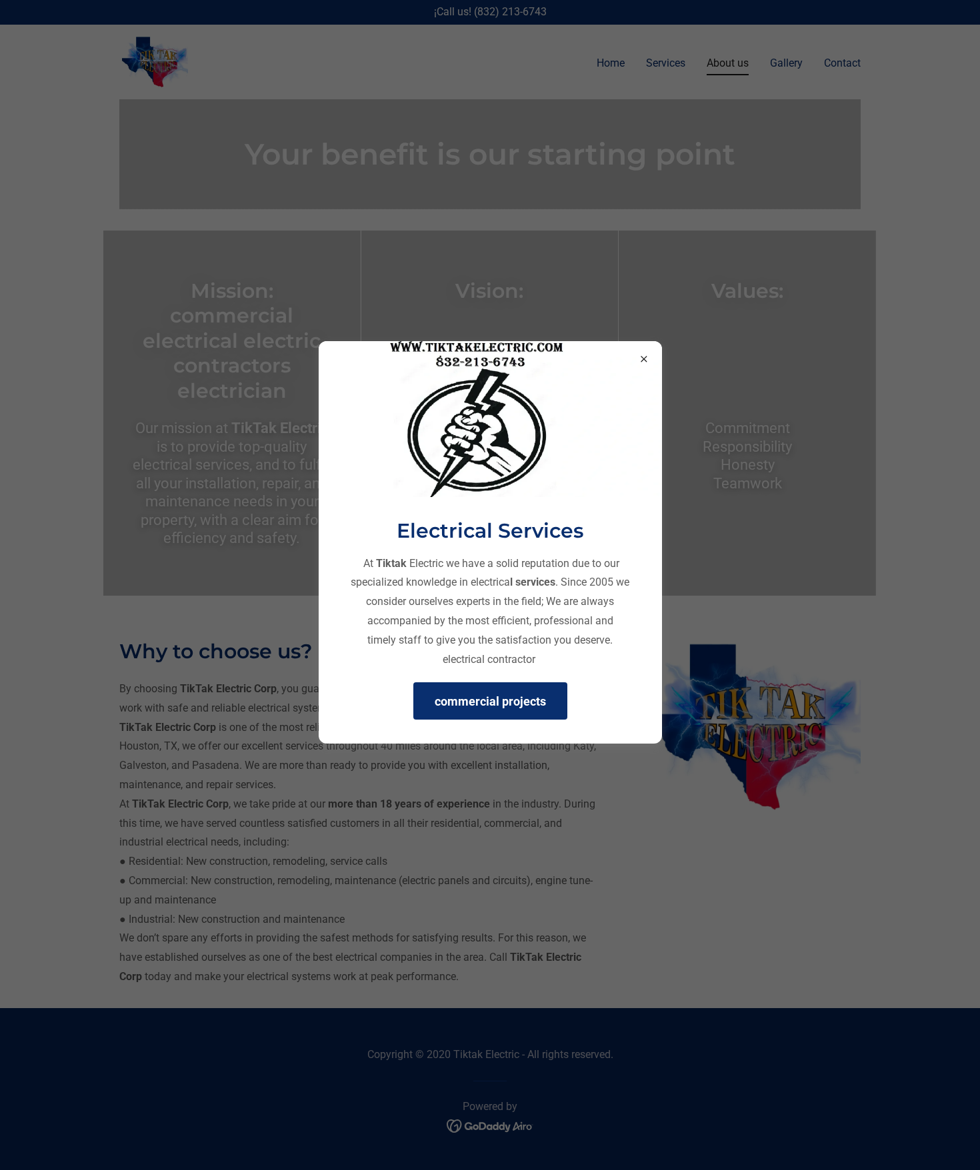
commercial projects (490, 701)
